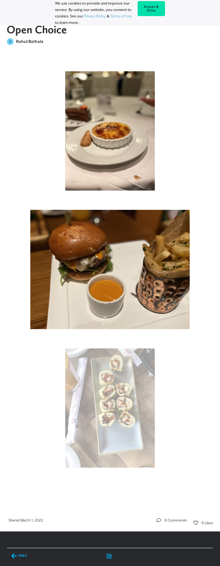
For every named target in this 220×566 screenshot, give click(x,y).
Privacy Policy (95, 16)
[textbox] (110, 279)
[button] (159, 520)
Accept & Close (151, 8)
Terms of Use (121, 16)
